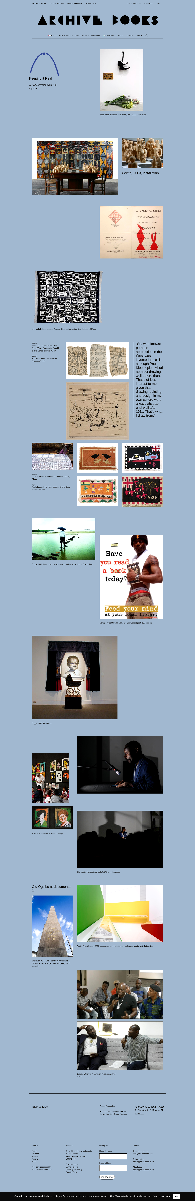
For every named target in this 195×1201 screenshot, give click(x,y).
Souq (34, 1161)
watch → (80, 1076)
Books (34, 1151)
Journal (35, 1156)
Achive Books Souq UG (42, 1169)
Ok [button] (176, 1196)
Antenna (35, 1154)
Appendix (36, 1159)
